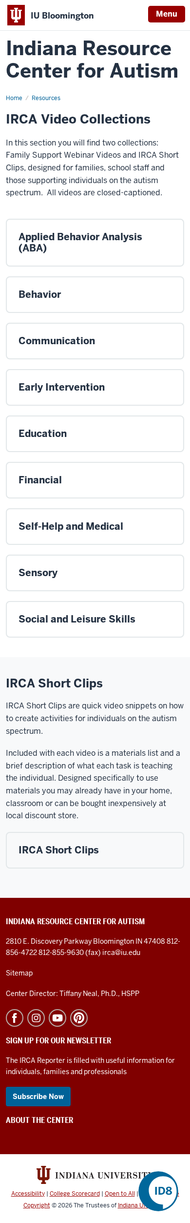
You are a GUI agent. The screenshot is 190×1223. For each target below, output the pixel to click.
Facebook (14, 1018)
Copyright (36, 1205)
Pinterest (79, 1018)
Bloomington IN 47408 (130, 941)
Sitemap (19, 973)
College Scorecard (75, 1194)
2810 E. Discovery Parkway (49, 941)
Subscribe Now (38, 1096)
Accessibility (28, 1194)
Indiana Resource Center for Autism (92, 59)
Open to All (120, 1194)
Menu (166, 14)
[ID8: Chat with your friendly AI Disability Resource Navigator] (158, 1191)
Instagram (36, 1018)
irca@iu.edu (121, 952)
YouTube (57, 1018)
